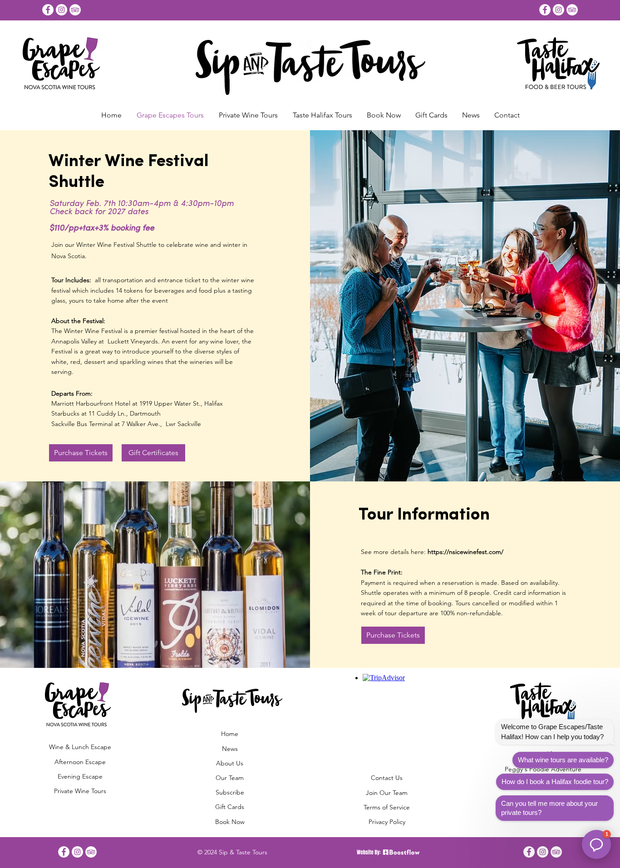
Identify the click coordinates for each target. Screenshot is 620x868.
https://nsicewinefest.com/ (465, 552)
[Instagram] (61, 9)
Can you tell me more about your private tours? (549, 807)
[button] (383, 115)
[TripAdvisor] (75, 9)
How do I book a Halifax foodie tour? (555, 781)
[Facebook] (48, 9)
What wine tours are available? (563, 760)
